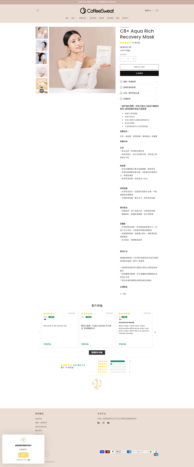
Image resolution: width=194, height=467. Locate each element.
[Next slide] (155, 332)
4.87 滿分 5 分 (79, 365)
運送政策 (38, 419)
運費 (128, 50)
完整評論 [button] (47, 344)
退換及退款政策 (41, 427)
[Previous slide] (39, 332)
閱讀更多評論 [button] (97, 352)
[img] (49, 313)
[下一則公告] (157, 2)
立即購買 (139, 73)
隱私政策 (38, 430)
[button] (37, 10)
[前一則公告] (36, 2)
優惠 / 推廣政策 (41, 423)
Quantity (123, 54)
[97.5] (97, 383)
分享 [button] (124, 294)
